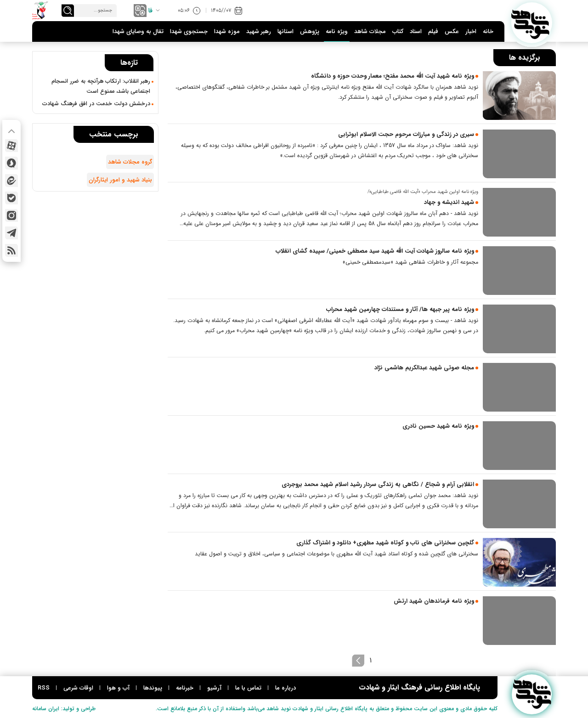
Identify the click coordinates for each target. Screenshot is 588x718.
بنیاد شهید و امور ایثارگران (120, 180)
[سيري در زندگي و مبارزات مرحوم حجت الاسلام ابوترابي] (519, 154)
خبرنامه (184, 688)
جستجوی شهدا (189, 31)
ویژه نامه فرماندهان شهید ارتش (434, 601)
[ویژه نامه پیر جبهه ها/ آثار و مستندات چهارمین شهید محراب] (519, 329)
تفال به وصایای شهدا (138, 31)
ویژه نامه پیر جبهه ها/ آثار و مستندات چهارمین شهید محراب (400, 309)
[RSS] (11, 250)
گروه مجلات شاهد (130, 162)
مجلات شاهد (370, 31)
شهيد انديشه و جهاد (449, 202)
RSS (44, 688)
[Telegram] (11, 232)
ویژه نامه (337, 31)
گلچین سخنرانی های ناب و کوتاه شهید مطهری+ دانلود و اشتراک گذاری (385, 543)
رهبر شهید (258, 31)
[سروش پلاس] (11, 163)
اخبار (470, 31)
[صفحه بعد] (358, 660)
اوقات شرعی (78, 688)
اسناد (416, 31)
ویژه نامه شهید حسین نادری (438, 426)
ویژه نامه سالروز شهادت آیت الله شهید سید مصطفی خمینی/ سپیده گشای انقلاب (375, 251)
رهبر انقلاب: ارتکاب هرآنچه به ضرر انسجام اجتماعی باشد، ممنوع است (100, 86)
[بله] (11, 198)
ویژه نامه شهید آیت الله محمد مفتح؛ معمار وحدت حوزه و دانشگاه (392, 76)
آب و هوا (118, 688)
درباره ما (285, 688)
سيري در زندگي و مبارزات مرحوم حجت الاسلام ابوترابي (406, 134)
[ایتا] (11, 180)
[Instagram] (11, 215)
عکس (452, 31)
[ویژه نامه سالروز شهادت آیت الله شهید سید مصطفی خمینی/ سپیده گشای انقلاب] (519, 270)
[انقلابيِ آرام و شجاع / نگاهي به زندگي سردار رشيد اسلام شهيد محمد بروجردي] (519, 504)
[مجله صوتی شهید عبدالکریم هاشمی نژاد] (519, 387)
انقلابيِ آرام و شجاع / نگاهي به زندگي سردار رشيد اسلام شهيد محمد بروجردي (378, 484)
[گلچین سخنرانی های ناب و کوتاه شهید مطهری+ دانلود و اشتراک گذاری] (519, 562)
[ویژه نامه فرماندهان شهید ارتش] (519, 620)
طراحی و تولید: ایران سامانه (64, 708)
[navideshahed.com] (531, 22)
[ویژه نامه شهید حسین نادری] (519, 445)
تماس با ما (248, 688)
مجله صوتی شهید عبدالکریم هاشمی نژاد (424, 368)
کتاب (397, 31)
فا (150, 11)
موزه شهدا (227, 31)
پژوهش (309, 31)
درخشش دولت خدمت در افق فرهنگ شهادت (96, 103)
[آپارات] (11, 145)
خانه (488, 31)
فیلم (433, 31)
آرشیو (214, 688)
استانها (285, 31)
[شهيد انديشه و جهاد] (519, 212)
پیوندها (152, 688)
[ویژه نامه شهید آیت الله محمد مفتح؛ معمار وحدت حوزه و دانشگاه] (519, 95)
